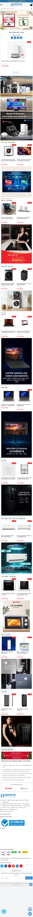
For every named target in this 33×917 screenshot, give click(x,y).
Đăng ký (29, 878)
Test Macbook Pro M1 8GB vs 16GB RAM (12, 780)
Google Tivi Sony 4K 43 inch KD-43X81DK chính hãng (24, 160)
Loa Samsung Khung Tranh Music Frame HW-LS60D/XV (8, 160)
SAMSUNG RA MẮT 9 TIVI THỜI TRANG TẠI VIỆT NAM (16, 777)
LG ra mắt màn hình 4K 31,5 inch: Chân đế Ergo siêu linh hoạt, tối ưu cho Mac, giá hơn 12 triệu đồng (16, 774)
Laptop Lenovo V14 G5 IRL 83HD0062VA (24, 405)
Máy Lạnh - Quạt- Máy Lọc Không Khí (13, 518)
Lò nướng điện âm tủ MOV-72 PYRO (8, 594)
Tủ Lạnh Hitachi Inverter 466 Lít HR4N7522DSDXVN (24, 478)
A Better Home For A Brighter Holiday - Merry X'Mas (15, 761)
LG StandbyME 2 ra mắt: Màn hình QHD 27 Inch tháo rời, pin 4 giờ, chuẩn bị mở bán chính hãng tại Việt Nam (17, 770)
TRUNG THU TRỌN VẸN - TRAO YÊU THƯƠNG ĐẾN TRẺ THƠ (17, 766)
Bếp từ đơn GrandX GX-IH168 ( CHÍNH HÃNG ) (7, 218)
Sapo (19, 885)
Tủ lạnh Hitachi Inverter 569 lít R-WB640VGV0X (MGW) (8, 478)
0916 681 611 (14, 807)
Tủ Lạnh (3, 461)
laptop (3, 314)
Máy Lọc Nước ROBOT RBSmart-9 (7, 652)
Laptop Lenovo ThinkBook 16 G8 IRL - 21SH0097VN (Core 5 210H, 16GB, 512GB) (8, 405)
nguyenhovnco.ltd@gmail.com (10, 809)
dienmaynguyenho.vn (7, 811)
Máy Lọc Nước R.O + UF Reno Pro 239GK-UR (23, 652)
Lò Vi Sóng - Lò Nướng (8, 576)
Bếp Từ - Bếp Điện (6, 200)
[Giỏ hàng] (30, 5)
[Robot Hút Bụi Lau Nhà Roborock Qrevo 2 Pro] (16, 50)
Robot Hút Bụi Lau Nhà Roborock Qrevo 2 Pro (13, 61)
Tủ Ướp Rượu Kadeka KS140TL (6, 709)
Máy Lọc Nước (6, 635)
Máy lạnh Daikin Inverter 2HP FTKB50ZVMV (7, 536)
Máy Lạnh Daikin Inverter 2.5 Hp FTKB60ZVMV (24, 536)
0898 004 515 (22, 807)
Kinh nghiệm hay (7, 750)
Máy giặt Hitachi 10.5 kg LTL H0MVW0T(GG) (24, 284)
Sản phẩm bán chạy (16, 32)
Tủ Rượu (4, 692)
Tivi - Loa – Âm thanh (8, 142)
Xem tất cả (16, 72)
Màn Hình (4, 387)
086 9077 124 (5, 807)
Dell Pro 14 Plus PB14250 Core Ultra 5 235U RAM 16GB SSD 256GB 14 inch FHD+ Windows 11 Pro (23, 332)
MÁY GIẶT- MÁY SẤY (7, 266)
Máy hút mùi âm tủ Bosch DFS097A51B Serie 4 (23, 218)
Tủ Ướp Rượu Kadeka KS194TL (22, 709)
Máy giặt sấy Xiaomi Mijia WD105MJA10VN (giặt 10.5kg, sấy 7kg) (7, 284)
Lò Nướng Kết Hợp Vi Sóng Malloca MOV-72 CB (24, 594)
